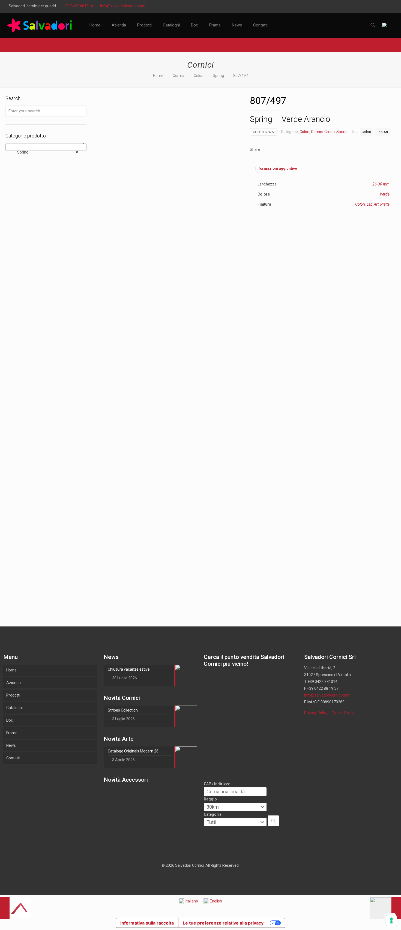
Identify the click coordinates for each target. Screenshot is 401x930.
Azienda (13, 682)
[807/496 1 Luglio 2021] (15, 908)
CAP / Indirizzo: (218, 784)
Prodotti (13, 695)
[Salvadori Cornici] (40, 25)
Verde (385, 194)
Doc (9, 720)
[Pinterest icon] (382, 6)
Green (329, 132)
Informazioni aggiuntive (276, 168)
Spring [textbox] (44, 152)
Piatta (385, 204)
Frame (11, 733)
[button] (273, 820)
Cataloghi (14, 708)
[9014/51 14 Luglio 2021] (385, 908)
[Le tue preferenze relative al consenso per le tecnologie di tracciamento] (391, 920)
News (11, 745)
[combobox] (45, 147)
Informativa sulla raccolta (147, 923)
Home (158, 75)
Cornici (178, 75)
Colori (199, 75)
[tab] (276, 169)
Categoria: (213, 814)
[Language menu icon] (386, 25)
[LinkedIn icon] (375, 6)
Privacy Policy (316, 713)
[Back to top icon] (375, 919)
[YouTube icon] (369, 6)
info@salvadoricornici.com (123, 6)
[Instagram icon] (389, 6)
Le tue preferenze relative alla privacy (223, 923)
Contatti (13, 758)
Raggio (210, 799)
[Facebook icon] (362, 6)
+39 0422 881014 (78, 6)
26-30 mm (381, 184)
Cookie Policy (343, 713)
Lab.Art (382, 132)
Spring (218, 75)
